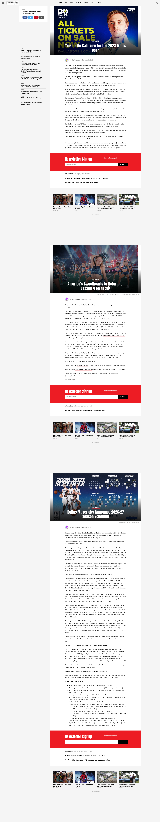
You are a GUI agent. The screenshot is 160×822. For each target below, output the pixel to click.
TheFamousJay (76, 60)
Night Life (78, 3)
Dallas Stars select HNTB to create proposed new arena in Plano (30, 63)
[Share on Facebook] (25, 17)
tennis (88, 174)
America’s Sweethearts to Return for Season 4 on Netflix (31, 51)
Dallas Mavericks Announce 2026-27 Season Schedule (30, 57)
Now (92, 3)
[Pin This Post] (36, 17)
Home (60, 3)
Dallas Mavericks (78, 712)
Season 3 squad (82, 346)
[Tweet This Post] (30, 17)
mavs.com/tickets (74, 628)
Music (71, 3)
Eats (65, 3)
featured (83, 174)
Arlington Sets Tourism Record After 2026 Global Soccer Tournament (31, 86)
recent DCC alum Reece (83, 350)
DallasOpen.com (78, 68)
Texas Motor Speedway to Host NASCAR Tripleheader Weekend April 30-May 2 (31, 71)
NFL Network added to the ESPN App (31, 98)
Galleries (98, 3)
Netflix (90, 386)
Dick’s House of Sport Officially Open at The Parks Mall (31, 92)
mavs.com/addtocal (83, 638)
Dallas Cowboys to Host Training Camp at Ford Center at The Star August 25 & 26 (31, 79)
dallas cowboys (78, 386)
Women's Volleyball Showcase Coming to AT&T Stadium (31, 103)
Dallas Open (77, 174)
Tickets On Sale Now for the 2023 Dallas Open (31, 13)
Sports (86, 3)
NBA (91, 712)
